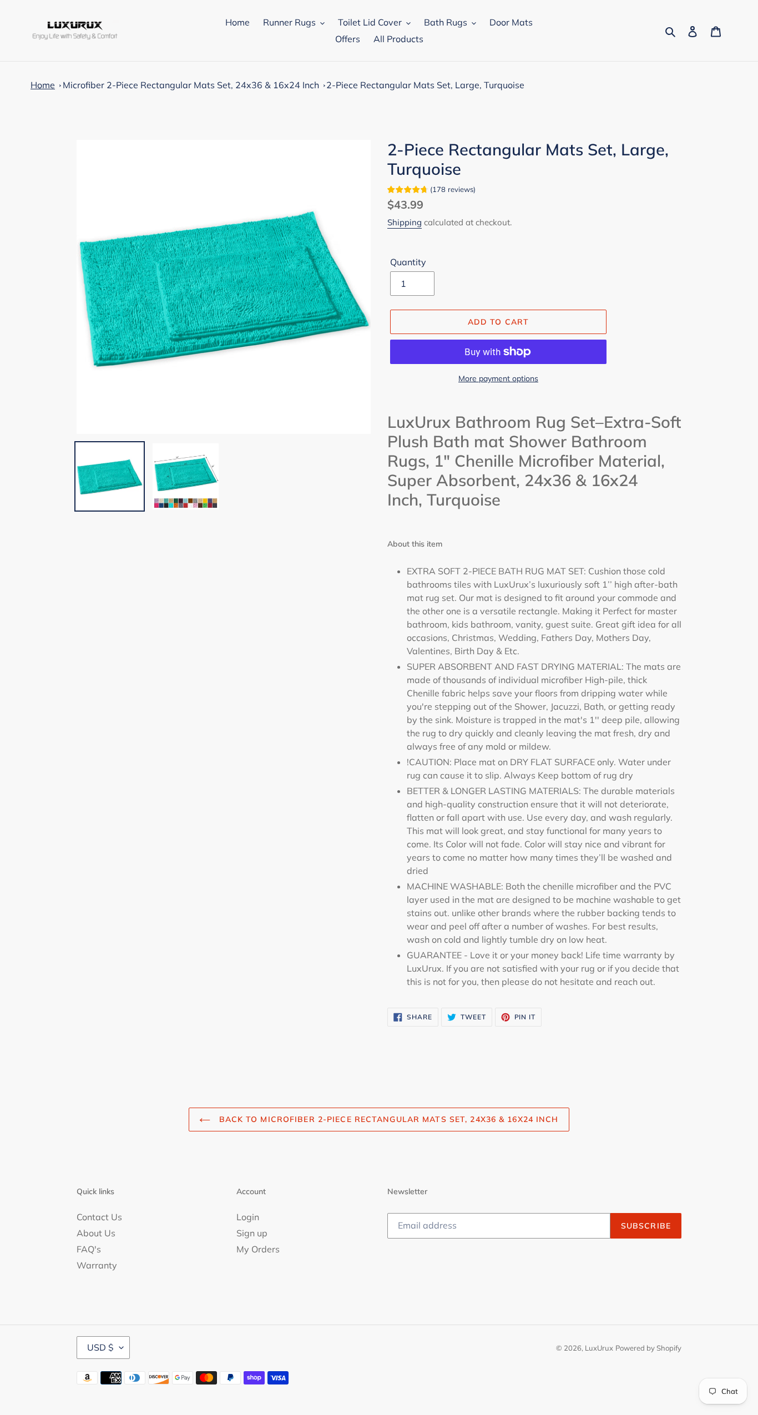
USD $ (100, 1347)
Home (43, 84)
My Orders (258, 1249)
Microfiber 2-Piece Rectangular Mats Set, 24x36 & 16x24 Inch (191, 84)
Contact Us (99, 1216)
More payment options (498, 378)
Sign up (251, 1233)
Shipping (404, 222)
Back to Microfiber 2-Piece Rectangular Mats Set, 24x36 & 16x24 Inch (387, 1119)
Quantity (408, 261)
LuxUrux (599, 1347)
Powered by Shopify (648, 1347)
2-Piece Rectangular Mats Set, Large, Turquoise (425, 84)
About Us (96, 1233)
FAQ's (89, 1249)
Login (247, 1216)
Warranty (97, 1265)
